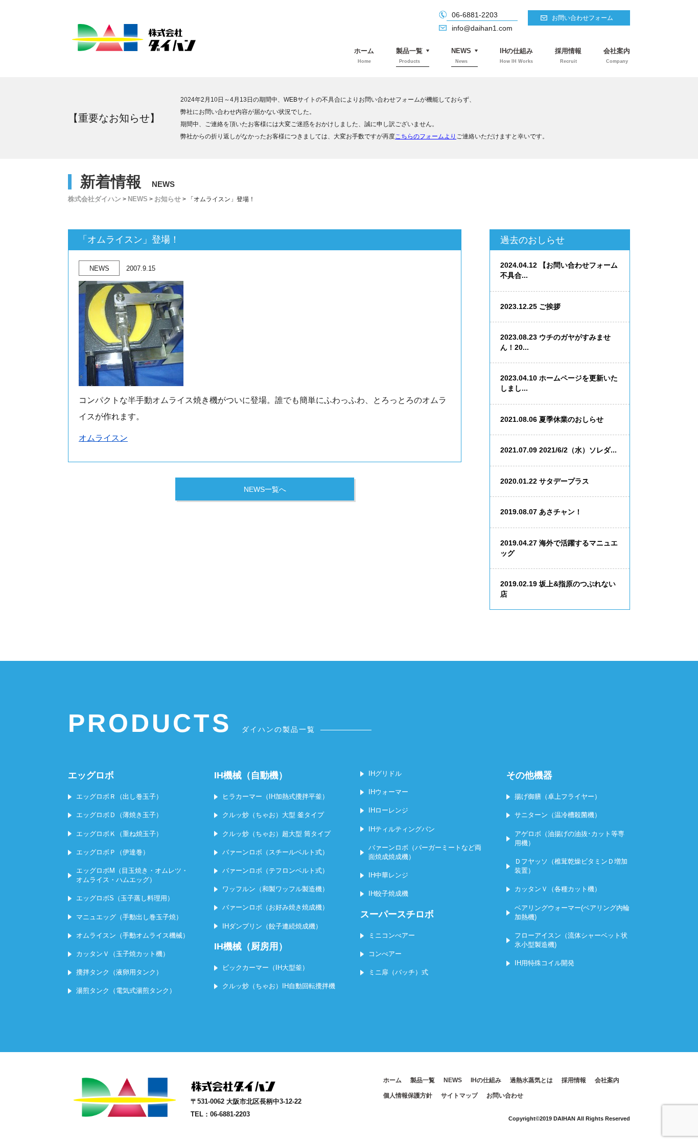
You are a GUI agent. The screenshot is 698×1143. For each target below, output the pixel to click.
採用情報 (568, 55)
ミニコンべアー (391, 935)
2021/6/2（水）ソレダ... (558, 450)
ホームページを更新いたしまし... (559, 383)
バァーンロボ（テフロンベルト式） (275, 870)
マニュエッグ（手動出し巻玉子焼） (129, 917)
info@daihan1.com (482, 28)
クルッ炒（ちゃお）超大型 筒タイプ (276, 834)
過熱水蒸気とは (531, 1080)
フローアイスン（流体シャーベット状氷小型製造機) (571, 940)
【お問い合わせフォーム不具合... (559, 270)
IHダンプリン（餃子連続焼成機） (272, 926)
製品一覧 (409, 55)
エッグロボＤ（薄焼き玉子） (119, 815)
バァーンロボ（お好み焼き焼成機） (275, 907)
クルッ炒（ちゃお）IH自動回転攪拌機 (278, 986)
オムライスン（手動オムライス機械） (132, 935)
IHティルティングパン (401, 829)
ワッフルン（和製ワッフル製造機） (275, 889)
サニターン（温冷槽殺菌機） (558, 815)
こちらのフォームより (425, 136)
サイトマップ (459, 1095)
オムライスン (103, 438)
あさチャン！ (541, 512)
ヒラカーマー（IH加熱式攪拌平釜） (275, 796)
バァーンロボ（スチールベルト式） (275, 852)
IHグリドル (385, 773)
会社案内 (616, 55)
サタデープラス (544, 481)
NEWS (461, 55)
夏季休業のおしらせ (551, 419)
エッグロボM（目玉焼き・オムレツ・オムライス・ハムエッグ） (132, 875)
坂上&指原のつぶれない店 (558, 589)
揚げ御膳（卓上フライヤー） (558, 796)
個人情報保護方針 (407, 1095)
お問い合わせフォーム (582, 17)
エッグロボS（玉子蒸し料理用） (125, 898)
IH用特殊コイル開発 (544, 963)
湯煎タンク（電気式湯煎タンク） (126, 990)
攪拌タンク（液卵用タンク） (119, 972)
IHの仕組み (516, 55)
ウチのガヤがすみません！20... (555, 342)
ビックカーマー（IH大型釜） (265, 967)
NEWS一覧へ (265, 489)
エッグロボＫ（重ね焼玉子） (119, 834)
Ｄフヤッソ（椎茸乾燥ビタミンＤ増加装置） (571, 866)
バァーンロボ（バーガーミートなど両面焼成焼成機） (424, 852)
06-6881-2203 (475, 15)
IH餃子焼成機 (388, 893)
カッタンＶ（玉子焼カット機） (122, 954)
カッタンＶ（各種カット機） (558, 889)
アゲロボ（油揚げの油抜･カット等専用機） (569, 838)
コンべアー (385, 954)
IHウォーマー (388, 792)
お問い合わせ (504, 1095)
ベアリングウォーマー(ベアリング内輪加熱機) (572, 912)
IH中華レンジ (388, 875)
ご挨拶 (530, 306)
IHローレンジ (388, 810)
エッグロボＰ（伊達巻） (112, 852)
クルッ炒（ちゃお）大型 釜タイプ (273, 815)
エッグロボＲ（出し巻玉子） (119, 796)
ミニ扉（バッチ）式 (398, 972)
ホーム (364, 55)
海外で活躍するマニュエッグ (559, 548)
